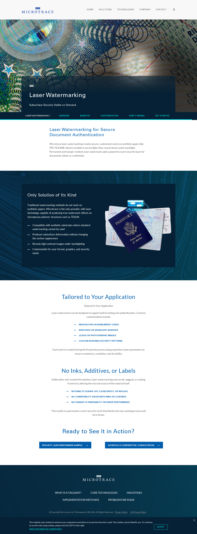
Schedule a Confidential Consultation (131, 445)
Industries (134, 492)
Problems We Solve (121, 499)
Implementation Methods (81, 499)
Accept (161, 527)
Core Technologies (104, 492)
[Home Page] (37, 10)
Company (145, 10)
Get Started (162, 116)
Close (194, 520)
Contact (161, 10)
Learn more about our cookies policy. (45, 528)
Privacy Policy (121, 512)
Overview (64, 116)
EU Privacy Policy (138, 512)
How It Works (137, 116)
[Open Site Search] (173, 9)
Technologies (125, 10)
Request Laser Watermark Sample (62, 445)
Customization (109, 116)
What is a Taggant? (68, 492)
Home (90, 10)
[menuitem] (93, 9)
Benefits (85, 116)
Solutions (105, 10)
